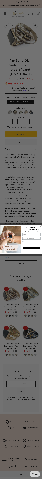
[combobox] (24, 238)
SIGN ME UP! (31, 247)
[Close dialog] (41, 226)
